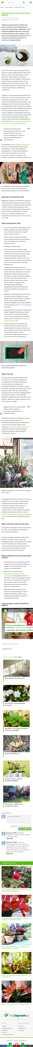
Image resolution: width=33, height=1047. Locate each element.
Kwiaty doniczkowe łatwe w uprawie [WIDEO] (15, 1004)
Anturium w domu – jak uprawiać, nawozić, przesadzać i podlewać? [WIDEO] (15, 919)
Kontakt (4, 1026)
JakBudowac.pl (22, 1028)
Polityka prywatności (7, 1028)
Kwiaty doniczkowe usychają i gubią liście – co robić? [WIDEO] (16, 976)
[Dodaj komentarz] (23, 1046)
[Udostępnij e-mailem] (29, 1046)
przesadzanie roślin (6, 648)
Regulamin (5, 1030)
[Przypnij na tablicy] (16, 1046)
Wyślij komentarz (24, 829)
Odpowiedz (9, 838)
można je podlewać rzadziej (18, 427)
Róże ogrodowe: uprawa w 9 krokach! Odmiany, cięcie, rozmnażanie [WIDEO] (16, 890)
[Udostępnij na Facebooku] (3, 1046)
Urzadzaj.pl (21, 1030)
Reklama (4, 1032)
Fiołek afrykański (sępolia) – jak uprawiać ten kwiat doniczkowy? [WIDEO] (16, 947)
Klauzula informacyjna (7, 1034)
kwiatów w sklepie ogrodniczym (19, 144)
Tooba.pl (21, 1026)
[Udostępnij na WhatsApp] (10, 1046)
